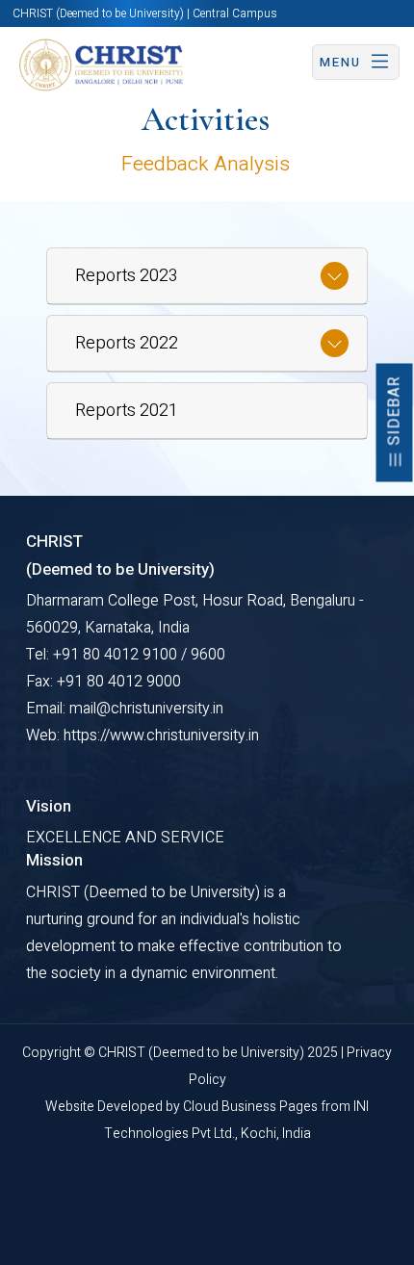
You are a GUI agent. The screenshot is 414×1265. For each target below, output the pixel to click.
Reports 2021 (126, 411)
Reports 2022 (126, 343)
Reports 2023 (126, 276)
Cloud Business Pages (252, 1107)
